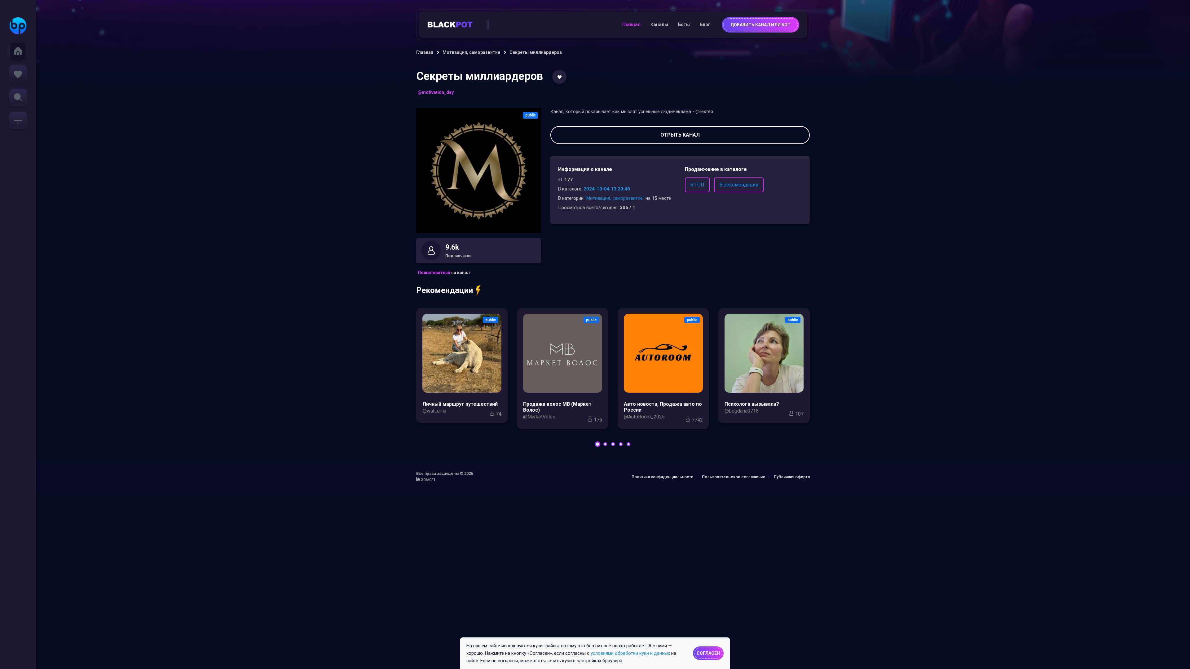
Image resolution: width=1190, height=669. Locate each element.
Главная (631, 24)
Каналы (659, 24)
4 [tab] (621, 444)
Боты (684, 24)
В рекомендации (738, 185)
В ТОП (697, 185)
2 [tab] (605, 444)
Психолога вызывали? (752, 404)
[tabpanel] (462, 367)
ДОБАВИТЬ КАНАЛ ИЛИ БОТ (760, 24)
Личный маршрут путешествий (460, 404)
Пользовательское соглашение (733, 476)
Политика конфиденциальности (662, 476)
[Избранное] (18, 73)
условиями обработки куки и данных (630, 653)
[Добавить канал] (18, 120)
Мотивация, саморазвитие (471, 52)
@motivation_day (436, 92)
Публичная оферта (792, 476)
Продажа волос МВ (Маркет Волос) (557, 407)
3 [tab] (613, 444)
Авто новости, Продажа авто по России (663, 407)
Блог (705, 24)
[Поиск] (18, 97)
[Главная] (18, 50)
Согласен (708, 653)
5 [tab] (628, 444)
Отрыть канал (680, 135)
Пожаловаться (434, 272)
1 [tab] (597, 444)
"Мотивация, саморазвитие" (614, 198)
